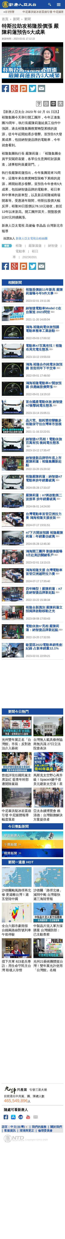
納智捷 (53, 246)
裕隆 (19, 246)
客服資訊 (10, 1130)
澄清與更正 (27, 1130)
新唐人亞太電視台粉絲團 (31, 238)
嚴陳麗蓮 (35, 246)
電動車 (20, 251)
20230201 (29, 257)
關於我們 (56, 1126)
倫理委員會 (45, 1130)
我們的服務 (39, 1126)
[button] (32, 62)
